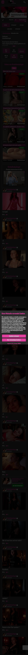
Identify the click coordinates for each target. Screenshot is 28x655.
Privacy (15, 343)
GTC (12, 343)
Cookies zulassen (14, 336)
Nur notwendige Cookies (14, 340)
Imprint (9, 343)
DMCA (19, 343)
